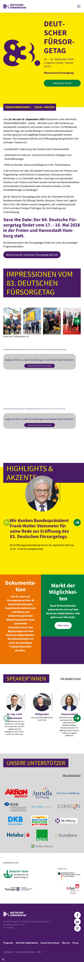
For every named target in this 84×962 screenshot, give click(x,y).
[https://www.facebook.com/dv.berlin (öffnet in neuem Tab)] (77, 915)
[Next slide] (77, 321)
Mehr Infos (63, 625)
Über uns (66, 942)
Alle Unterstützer (72, 775)
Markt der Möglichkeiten (27, 942)
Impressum (8, 952)
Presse (75, 942)
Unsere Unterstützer (50, 942)
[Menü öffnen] (79, 6)
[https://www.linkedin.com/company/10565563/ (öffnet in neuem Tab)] (77, 921)
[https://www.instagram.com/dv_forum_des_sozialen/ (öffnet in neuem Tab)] (77, 928)
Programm (8, 942)
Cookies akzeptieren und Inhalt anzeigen (39, 366)
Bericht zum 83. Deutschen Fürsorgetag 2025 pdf (32, 254)
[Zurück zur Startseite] (14, 6)
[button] (3, 959)
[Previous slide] (6, 321)
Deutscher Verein (62, 83)
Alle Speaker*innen (70, 678)
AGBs (39, 952)
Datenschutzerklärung (24, 952)
